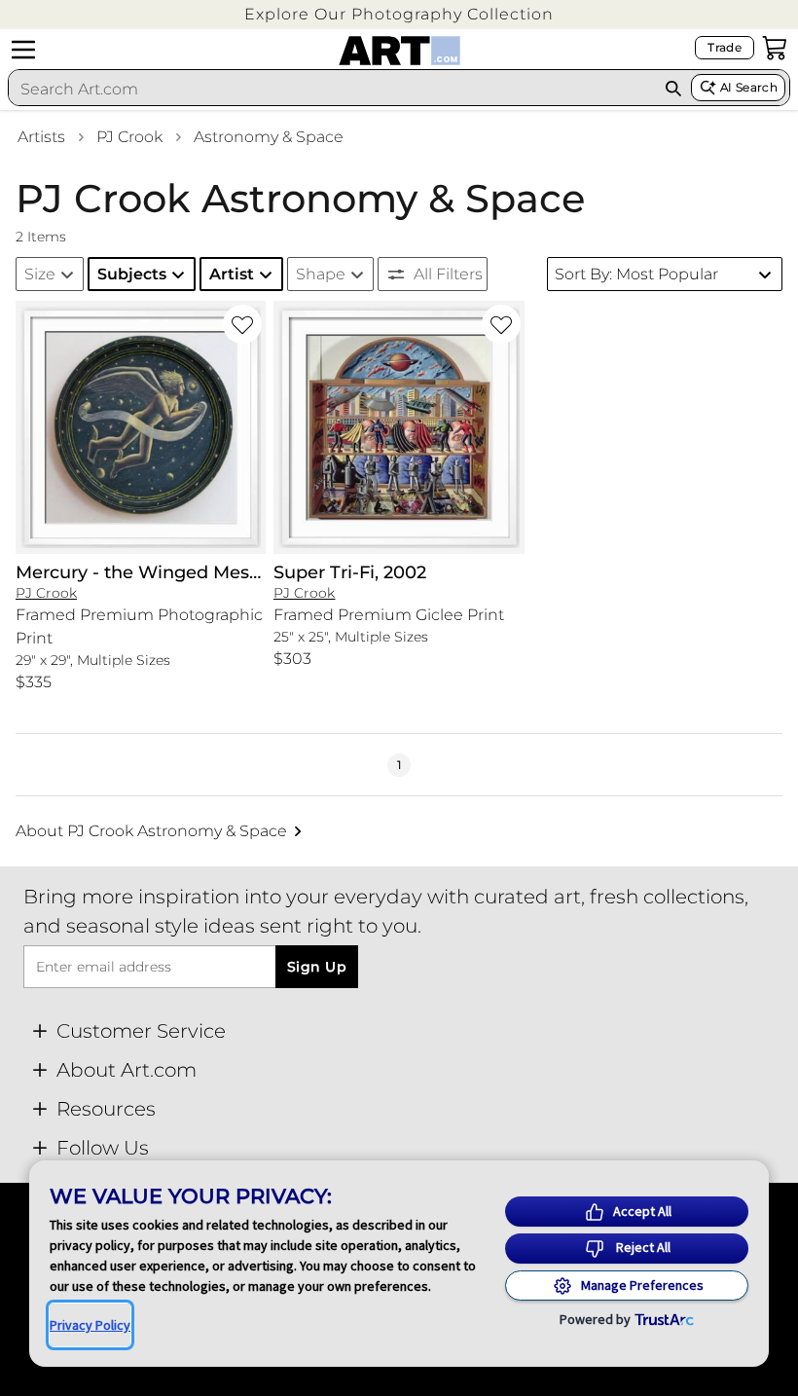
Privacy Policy (90, 1325)
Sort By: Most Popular (636, 274)
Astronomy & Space (269, 137)
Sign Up (316, 966)
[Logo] (399, 50)
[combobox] (332, 88)
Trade (724, 47)
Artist (231, 274)
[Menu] (23, 49)
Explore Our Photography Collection (399, 14)
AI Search (749, 87)
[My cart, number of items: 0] (774, 47)
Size (39, 274)
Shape (320, 274)
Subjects (131, 274)
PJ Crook (129, 137)
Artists (41, 137)
